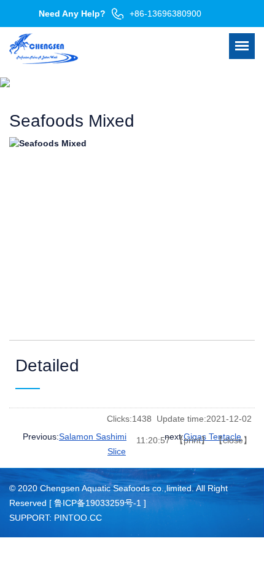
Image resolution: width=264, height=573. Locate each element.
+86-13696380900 (165, 13)
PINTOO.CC (78, 518)
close (233, 440)
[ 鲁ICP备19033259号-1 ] (97, 503)
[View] (132, 229)
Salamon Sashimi (92, 436)
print (192, 440)
